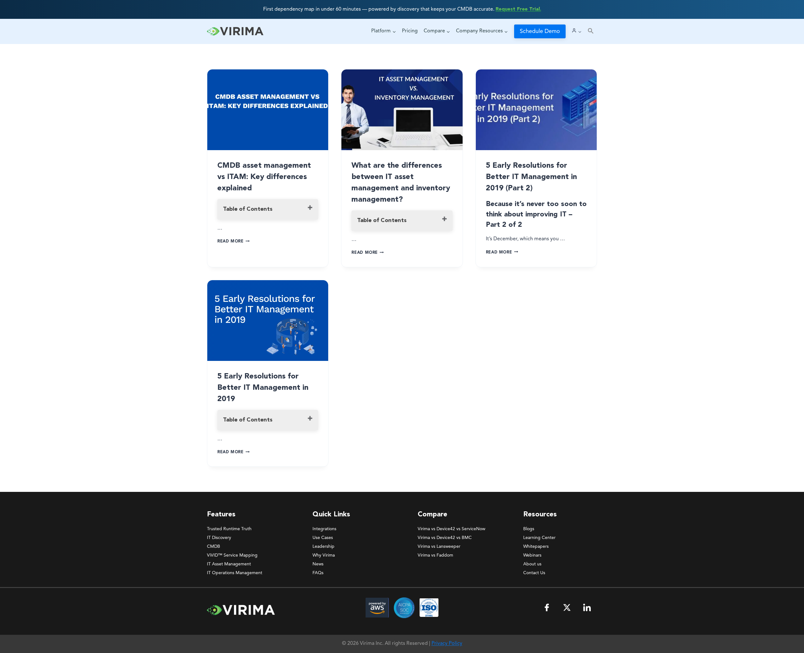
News (317, 564)
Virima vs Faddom (435, 555)
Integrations (324, 529)
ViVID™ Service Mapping (232, 555)
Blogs (528, 529)
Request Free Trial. (518, 9)
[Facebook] (547, 607)
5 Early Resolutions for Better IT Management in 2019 (262, 388)
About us (532, 564)
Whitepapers (536, 546)
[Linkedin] (587, 607)
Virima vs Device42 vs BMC (445, 538)
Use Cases (322, 538)
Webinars (532, 555)
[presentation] (267, 109)
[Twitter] (567, 607)
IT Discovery (219, 538)
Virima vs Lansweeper (439, 546)
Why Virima (323, 555)
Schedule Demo (540, 31)
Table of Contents (248, 209)
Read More (233, 241)
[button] (591, 31)
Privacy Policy (447, 643)
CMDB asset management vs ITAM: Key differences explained (264, 177)
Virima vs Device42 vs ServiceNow (451, 529)
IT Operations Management (234, 573)
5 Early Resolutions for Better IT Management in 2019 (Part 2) (531, 177)
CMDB (213, 546)
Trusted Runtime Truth (229, 529)
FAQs (317, 573)
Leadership (323, 546)
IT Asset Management (229, 564)
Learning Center (539, 538)
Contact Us (534, 573)
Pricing (410, 31)
